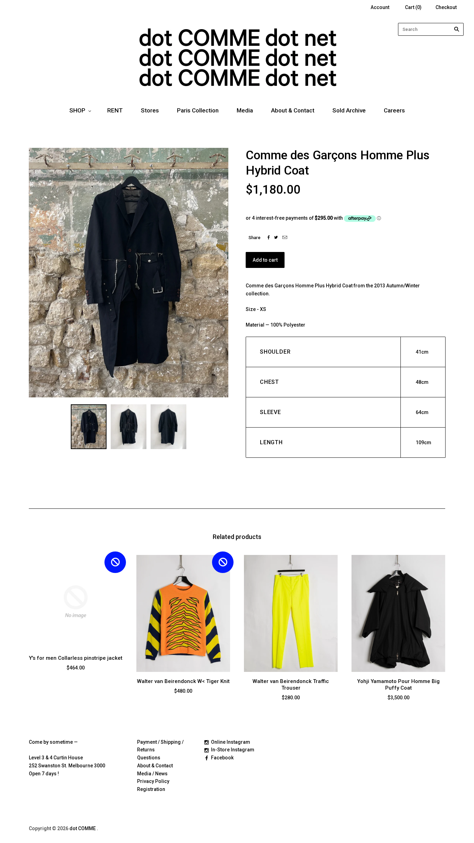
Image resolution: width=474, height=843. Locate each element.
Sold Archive (349, 110)
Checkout (446, 7)
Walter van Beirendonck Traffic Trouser (291, 684)
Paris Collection (198, 110)
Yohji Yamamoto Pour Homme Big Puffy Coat (398, 684)
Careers (394, 110)
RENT (115, 110)
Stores (150, 110)
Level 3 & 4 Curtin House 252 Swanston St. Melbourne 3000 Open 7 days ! (67, 765)
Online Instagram (230, 742)
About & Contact (292, 110)
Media (245, 110)
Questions (148, 757)
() (413, 7)
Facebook (222, 757)
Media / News (152, 773)
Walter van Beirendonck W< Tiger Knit (183, 681)
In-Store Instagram (232, 749)
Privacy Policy (153, 781)
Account (380, 7)
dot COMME (83, 828)
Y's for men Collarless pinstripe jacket (75, 658)
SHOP (77, 110)
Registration (151, 789)
